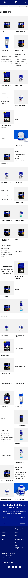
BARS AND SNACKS (6, 56)
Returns (16, 545)
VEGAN (17, 444)
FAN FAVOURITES (5, 221)
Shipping (17, 542)
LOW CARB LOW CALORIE (19, 335)
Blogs (16, 535)
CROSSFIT (3, 164)
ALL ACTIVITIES (19, 32)
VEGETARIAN (18, 462)
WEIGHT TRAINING (6, 480)
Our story (4, 532)
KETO (16, 315)
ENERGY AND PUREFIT (4, 191)
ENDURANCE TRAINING (18, 183)
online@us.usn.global (7, 562)
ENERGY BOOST (19, 202)
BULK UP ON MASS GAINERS (6, 126)
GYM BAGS (18, 252)
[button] (2, 2)
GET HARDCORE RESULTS (5, 240)
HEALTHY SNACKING (6, 266)
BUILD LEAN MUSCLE (20, 105)
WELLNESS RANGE (6, 499)
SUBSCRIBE (22, 517)
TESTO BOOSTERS (20, 425)
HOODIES (17, 289)
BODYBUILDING (5, 85)
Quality (3, 535)
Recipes (16, 532)
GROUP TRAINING (6, 245)
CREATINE (17, 145)
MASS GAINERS (5, 355)
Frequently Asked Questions (19, 548)
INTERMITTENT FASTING (5, 315)
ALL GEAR (3, 50)
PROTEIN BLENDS (5, 383)
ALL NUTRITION (19, 50)
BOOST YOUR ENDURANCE (18, 86)
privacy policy (22, 522)
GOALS (17, 239)
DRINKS (17, 151)
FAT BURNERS (19, 221)
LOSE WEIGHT (4, 335)
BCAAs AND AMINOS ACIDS (20, 55)
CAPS (2, 138)
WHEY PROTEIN (19, 499)
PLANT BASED (19, 348)
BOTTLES (3, 94)
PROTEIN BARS (19, 366)
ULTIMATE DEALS (5, 430)
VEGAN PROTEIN (5, 455)
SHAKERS (17, 407)
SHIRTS (3, 418)
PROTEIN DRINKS (19, 383)
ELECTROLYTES (5, 182)
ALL (2, 32)
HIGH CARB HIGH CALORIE (19, 277)
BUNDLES (17, 119)
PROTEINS (3, 407)
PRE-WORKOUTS (5, 373)
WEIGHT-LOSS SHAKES (19, 468)
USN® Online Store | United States (16, 575)
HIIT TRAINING (5, 296)
